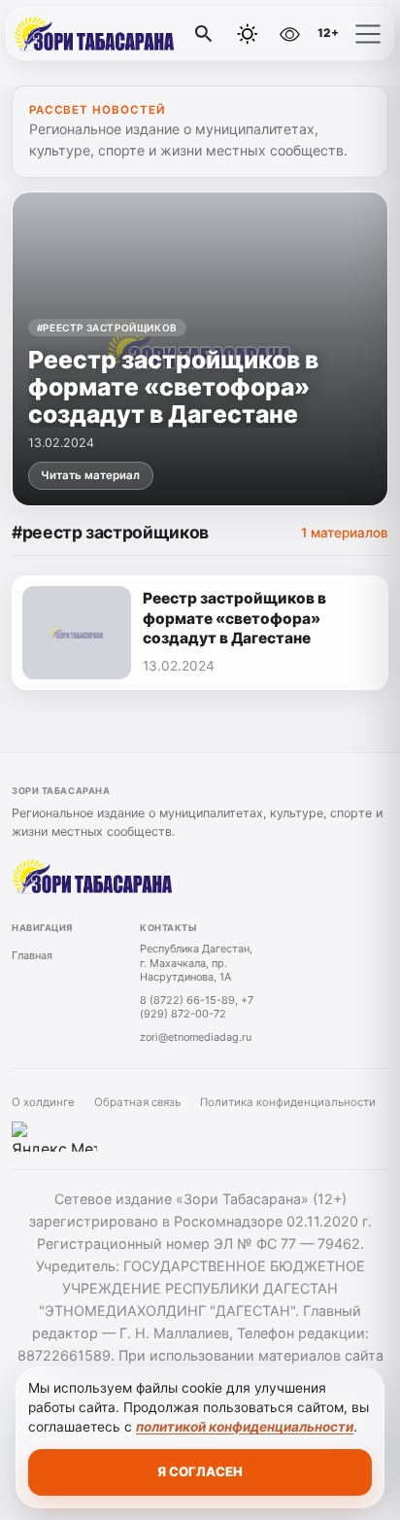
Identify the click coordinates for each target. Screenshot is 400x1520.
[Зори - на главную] (95, 34)
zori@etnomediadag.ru (195, 1037)
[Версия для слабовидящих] (289, 34)
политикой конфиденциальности (244, 1426)
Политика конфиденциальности (288, 1102)
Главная (32, 955)
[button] (368, 34)
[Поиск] (203, 34)
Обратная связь (137, 1102)
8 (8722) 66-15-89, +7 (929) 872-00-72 (196, 1007)
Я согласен (200, 1471)
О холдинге (43, 1102)
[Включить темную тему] (247, 34)
